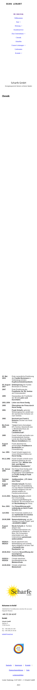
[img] (18, 6)
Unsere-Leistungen (18, 45)
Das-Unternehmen (18, 34)
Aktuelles (18, 41)
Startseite (9, 665)
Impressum (18, 665)
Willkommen (18, 18)
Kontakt (17, 53)
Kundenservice (18, 30)
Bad (17, 22)
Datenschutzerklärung (16, 670)
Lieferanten (18, 49)
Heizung (17, 26)
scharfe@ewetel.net (7, 634)
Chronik (18, 37)
